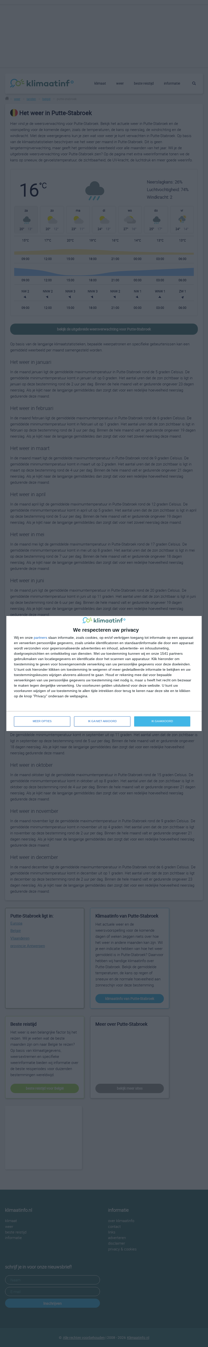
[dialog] (104, 673)
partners (40, 637)
